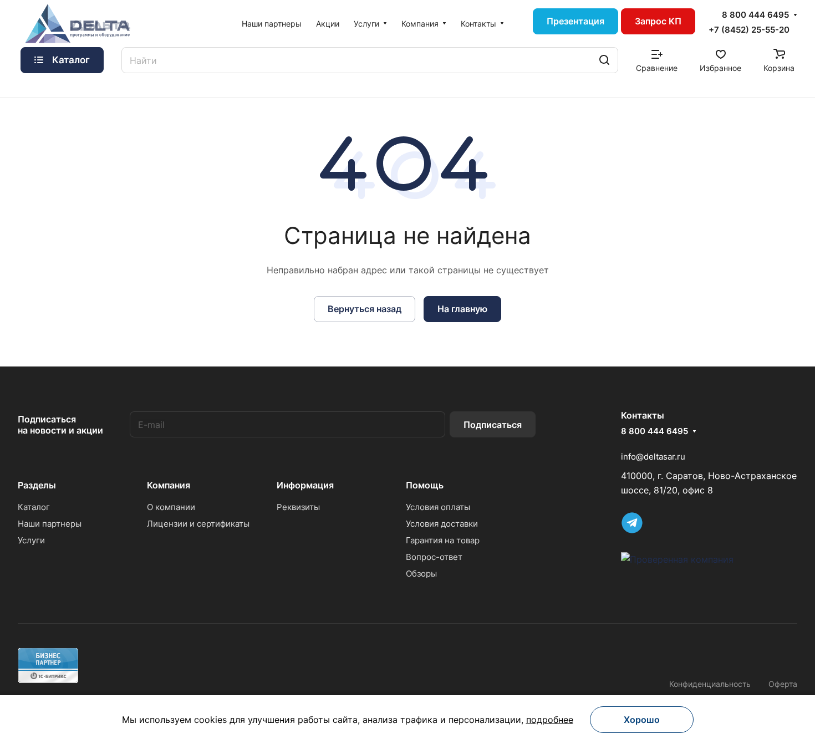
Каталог (34, 507)
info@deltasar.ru (653, 456)
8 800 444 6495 (755, 15)
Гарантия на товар (443, 540)
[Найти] (604, 60)
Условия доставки (442, 523)
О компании (171, 507)
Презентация (575, 21)
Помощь (425, 485)
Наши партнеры (49, 523)
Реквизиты (298, 507)
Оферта (782, 684)
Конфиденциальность (710, 684)
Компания (168, 485)
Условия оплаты (438, 507)
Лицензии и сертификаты (198, 523)
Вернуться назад (364, 308)
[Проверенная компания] (677, 559)
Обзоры (421, 573)
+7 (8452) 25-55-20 (749, 29)
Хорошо (642, 719)
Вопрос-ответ (434, 557)
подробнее (549, 719)
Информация (305, 485)
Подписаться (492, 424)
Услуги (31, 540)
